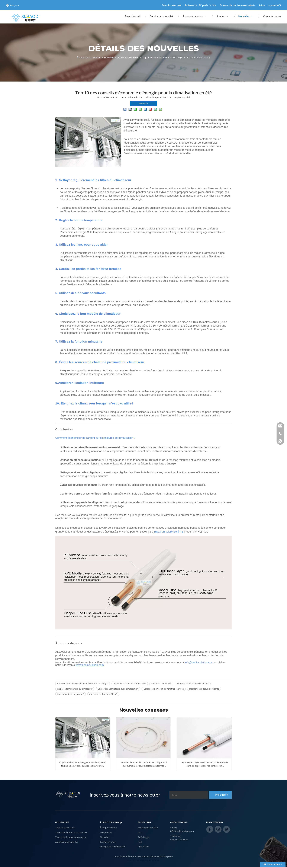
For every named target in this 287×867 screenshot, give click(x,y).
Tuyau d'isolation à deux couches (71, 837)
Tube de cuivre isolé (171, 5)
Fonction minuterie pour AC (70, 694)
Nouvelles (105, 837)
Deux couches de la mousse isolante (237, 5)
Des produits (106, 832)
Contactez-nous (107, 842)
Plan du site (143, 846)
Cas (140, 832)
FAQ (140, 842)
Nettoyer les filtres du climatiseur (193, 683)
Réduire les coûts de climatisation (129, 683)
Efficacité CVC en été (161, 683)
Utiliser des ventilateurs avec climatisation (118, 688)
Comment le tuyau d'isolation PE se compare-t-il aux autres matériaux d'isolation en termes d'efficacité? (143, 764)
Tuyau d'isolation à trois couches (71, 832)
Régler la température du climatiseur (74, 688)
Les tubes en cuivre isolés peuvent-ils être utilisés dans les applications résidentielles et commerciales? (204, 764)
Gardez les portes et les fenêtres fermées (164, 688)
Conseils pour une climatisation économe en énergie (82, 683)
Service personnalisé (148, 827)
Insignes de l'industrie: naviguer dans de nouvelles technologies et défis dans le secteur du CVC (83, 764)
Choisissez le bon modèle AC (103, 694)
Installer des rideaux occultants (204, 688)
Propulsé (185, 97)
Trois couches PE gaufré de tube (200, 5)
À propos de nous (108, 827)
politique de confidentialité (112, 846)
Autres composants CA (270, 5)
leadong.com (166, 856)
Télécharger (143, 837)
